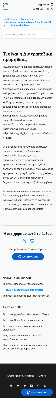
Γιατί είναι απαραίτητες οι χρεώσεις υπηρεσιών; (23, 328)
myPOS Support (10, 19)
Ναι (24, 241)
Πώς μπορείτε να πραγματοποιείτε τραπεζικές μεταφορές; (22, 337)
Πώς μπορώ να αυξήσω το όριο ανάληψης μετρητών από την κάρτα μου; (25, 347)
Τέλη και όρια (27, 19)
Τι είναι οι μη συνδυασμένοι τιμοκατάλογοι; (26, 295)
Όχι (32, 241)
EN (52, 9)
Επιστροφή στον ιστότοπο (20, 375)
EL (48, 9)
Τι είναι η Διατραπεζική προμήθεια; (23, 289)
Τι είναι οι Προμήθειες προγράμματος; (23, 284)
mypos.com (43, 5)
